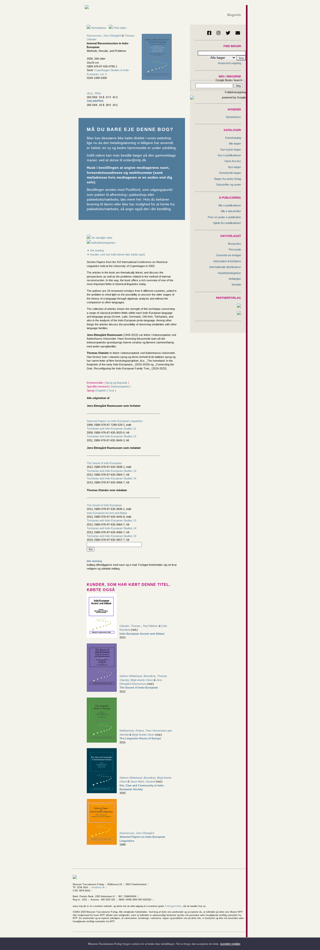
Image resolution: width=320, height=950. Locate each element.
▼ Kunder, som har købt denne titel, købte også (116, 254)
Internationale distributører (225, 266)
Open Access (232, 161)
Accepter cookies (230, 944)
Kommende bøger (230, 172)
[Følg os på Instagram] (219, 33)
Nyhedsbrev (98, 27)
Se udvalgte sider (101, 237)
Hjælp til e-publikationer (227, 222)
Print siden (120, 27)
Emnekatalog (233, 137)
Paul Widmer (150, 625)
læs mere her (130, 199)
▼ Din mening (95, 250)
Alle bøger (235, 143)
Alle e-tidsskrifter (231, 211)
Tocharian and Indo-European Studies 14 (111, 478)
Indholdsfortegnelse (103, 242)
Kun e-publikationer (229, 155)
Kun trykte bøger (230, 149)
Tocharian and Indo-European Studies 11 (111, 428)
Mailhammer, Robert (132, 730)
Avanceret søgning (229, 63)
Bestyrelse (234, 243)
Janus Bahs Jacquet (142, 781)
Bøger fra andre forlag (227, 178)
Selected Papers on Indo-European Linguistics (115, 421)
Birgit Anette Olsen (141, 680)
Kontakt (236, 284)
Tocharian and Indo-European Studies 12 (111, 436)
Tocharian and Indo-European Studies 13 (111, 470)
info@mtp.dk (98, 887)
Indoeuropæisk (120, 386)
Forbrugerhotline (173, 906)
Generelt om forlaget (228, 255)
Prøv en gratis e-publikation (224, 217)
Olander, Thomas (130, 625)
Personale (235, 249)
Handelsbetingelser (229, 273)
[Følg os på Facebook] (209, 33)
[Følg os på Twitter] (228, 33)
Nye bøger (234, 167)
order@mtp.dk (134, 160)
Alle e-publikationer (229, 205)
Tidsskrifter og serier (228, 184)
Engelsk (101, 390)
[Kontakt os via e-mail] (237, 33)
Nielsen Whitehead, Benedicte (138, 675)
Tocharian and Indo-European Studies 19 (111, 535)
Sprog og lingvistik (116, 382)
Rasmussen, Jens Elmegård (104, 35)
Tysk (111, 390)
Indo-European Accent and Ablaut (107, 512)
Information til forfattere (227, 261)
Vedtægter (234, 278)
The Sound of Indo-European (104, 463)
